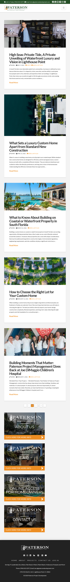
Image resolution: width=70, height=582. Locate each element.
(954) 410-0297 (19, 2)
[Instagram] (62, 2)
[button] (63, 8)
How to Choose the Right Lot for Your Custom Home (31, 294)
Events (28, 65)
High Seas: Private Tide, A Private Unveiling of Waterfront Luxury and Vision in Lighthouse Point (34, 58)
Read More (13, 82)
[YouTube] (58, 2)
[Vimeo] (60, 2)
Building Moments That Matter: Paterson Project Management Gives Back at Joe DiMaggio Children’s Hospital (35, 368)
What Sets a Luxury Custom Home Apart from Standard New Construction (33, 146)
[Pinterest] (65, 2)
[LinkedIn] (55, 2)
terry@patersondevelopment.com (40, 2)
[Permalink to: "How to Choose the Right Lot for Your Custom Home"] (35, 271)
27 (41, 405)
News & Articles (37, 65)
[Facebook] (53, 2)
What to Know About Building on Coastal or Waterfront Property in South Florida (33, 221)
